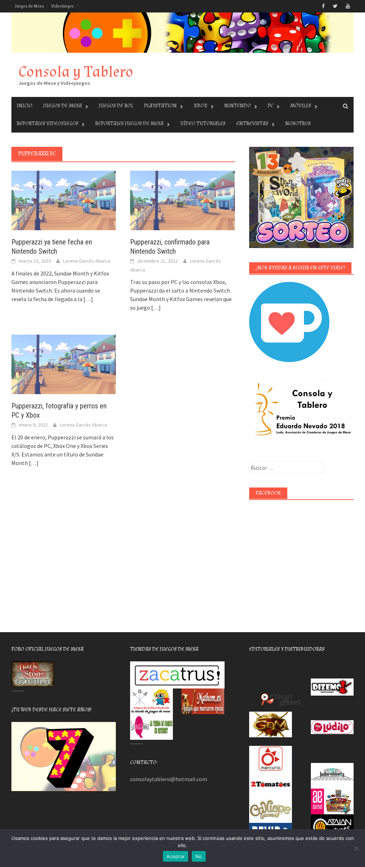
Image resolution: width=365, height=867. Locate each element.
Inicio (24, 105)
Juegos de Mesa (29, 6)
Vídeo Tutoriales (203, 123)
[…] (87, 299)
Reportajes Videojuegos (47, 123)
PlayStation (160, 105)
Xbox (200, 105)
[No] (356, 848)
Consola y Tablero (76, 72)
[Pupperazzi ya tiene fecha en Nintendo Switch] (63, 199)
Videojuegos (62, 6)
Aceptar (175, 856)
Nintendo (237, 105)
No (198, 856)
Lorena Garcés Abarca (86, 261)
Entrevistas (252, 123)
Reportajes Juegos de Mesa (129, 123)
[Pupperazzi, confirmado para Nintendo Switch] (182, 199)
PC (270, 105)
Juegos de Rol (116, 105)
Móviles (300, 105)
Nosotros (298, 123)
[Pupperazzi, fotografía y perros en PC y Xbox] (63, 363)
